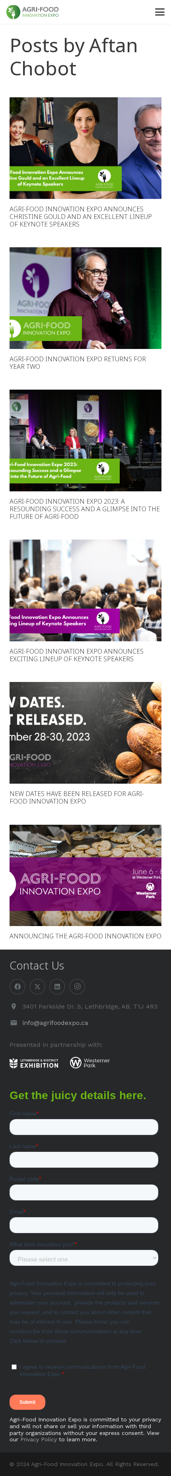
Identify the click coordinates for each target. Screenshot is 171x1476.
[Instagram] (77, 987)
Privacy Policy (38, 1439)
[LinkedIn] (57, 987)
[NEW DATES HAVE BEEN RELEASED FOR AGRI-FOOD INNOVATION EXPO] (85, 733)
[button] (160, 12)
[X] (37, 987)
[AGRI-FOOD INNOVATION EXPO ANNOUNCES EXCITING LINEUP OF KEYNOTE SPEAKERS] (85, 590)
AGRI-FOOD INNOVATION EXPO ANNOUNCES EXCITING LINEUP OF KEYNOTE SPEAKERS (77, 655)
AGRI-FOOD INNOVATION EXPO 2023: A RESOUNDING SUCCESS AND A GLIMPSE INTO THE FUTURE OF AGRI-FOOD (85, 509)
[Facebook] (17, 987)
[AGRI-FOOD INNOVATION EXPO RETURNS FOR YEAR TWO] (85, 298)
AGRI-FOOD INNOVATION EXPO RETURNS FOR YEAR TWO (78, 363)
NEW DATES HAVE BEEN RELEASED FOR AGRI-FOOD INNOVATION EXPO (77, 797)
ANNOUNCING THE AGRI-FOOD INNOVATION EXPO (85, 936)
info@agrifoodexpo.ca (55, 1023)
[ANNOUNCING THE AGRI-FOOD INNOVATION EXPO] (85, 875)
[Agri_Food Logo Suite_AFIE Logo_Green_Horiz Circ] (32, 12)
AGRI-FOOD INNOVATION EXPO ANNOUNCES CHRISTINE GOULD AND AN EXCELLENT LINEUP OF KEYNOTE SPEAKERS (81, 217)
